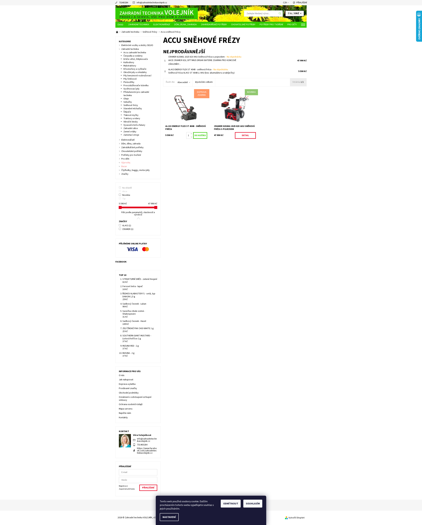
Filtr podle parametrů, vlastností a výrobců (138, 213)
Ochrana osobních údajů (130, 404)
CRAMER (127, 229)
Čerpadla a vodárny (133, 56)
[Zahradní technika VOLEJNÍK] (156, 13)
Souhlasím (253, 503)
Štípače (127, 112)
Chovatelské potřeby (243, 24)
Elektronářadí (161, 24)
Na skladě (127, 188)
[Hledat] (280, 13)
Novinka (126, 195)
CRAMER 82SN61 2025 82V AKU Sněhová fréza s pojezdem (204, 56)
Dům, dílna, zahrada (185, 24)
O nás (121, 375)
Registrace (123, 486)
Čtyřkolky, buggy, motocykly (135, 170)
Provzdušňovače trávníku (136, 85)
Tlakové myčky (130, 115)
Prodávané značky (128, 388)
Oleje (126, 98)
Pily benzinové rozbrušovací (137, 75)
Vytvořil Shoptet (296, 517)
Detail (245, 135)
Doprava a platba (127, 384)
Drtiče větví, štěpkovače (135, 59)
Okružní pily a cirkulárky (135, 72)
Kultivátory (128, 62)
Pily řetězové (130, 79)
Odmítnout (230, 503)
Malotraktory (129, 65)
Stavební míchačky (132, 108)
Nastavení (169, 517)
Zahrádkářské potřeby (214, 24)
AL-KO (126, 225)
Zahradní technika (138, 24)
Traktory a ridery (131, 118)
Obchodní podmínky (129, 392)
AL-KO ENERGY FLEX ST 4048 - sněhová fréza (198, 69)
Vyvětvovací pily (131, 88)
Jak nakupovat (126, 379)
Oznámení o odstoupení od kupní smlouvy (135, 398)
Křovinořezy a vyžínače (134, 69)
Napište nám (125, 413)
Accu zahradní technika (134, 52)
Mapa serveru (125, 408)
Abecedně (183, 82)
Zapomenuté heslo (127, 489)
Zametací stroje (131, 135)
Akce (124, 191)
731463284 (123, 2)
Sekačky (127, 102)
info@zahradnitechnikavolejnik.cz (152, 2)
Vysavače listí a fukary (134, 125)
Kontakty (123, 417)
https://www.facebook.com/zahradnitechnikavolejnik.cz (147, 451)
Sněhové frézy (130, 105)
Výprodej (125, 162)
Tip (124, 198)
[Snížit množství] (192, 137)
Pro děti (292, 24)
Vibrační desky (130, 121)
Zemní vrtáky (129, 131)
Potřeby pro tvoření (271, 24)
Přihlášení (301, 2)
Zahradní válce (130, 128)
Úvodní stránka (120, 25)
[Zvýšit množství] (192, 133)
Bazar (124, 166)
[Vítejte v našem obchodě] (117, 32)
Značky (124, 174)
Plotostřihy (128, 82)
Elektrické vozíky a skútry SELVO (137, 45)
